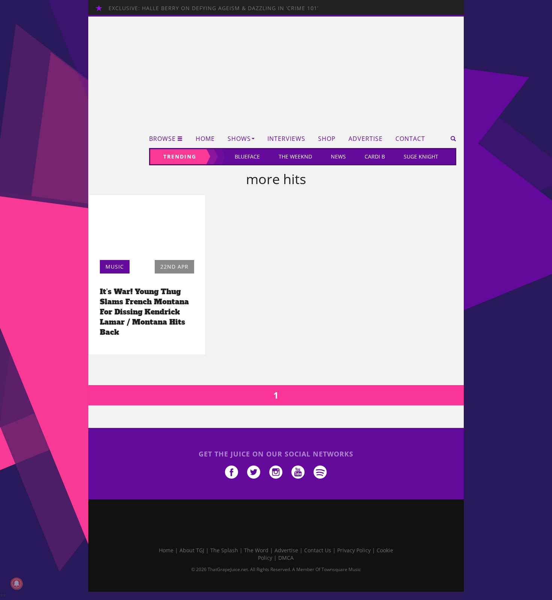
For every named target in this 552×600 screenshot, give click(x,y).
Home (205, 139)
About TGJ (191, 550)
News (338, 156)
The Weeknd (295, 156)
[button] (450, 138)
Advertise (365, 139)
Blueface (247, 156)
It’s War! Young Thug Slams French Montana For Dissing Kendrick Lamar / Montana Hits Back (144, 312)
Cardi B (375, 156)
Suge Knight (421, 156)
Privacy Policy (354, 550)
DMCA (286, 557)
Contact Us (317, 550)
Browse (162, 139)
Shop (327, 139)
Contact (410, 139)
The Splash (224, 550)
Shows (239, 139)
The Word (256, 550)
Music (115, 266)
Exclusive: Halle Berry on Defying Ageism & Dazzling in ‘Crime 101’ (213, 8)
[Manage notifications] (17, 583)
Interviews (286, 139)
